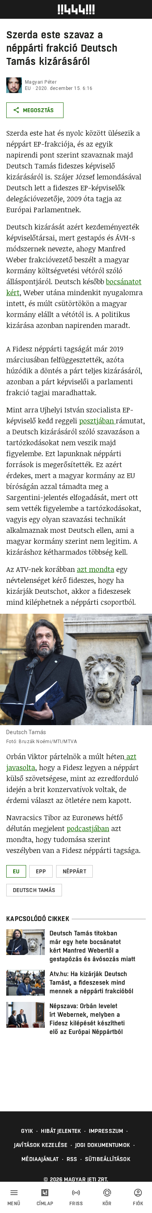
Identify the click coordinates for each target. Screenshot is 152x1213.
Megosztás (38, 110)
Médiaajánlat (39, 1159)
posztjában (97, 420)
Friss (76, 1203)
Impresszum (106, 1131)
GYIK (27, 1131)
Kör (107, 1203)
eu (28, 88)
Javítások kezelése (40, 1145)
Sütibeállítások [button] (108, 1159)
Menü (14, 1203)
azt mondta (95, 569)
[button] (16, 871)
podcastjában (88, 828)
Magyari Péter (41, 82)
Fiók (138, 1203)
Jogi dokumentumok (102, 1145)
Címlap (45, 1203)
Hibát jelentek (61, 1131)
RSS (72, 1159)
